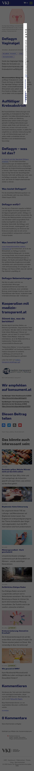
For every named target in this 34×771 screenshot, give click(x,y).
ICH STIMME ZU (25, 84)
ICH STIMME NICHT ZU (25, 96)
